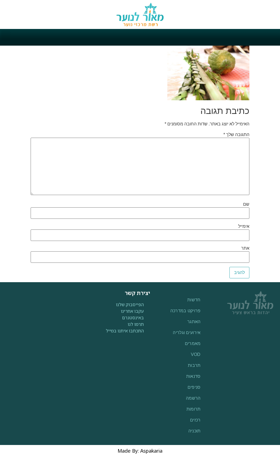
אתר (245, 248)
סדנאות (193, 376)
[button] (5, 35)
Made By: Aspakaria (140, 450)
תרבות (194, 365)
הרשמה (193, 398)
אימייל (243, 226)
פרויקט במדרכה (185, 310)
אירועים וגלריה (186, 332)
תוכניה (194, 431)
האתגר (194, 321)
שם (246, 204)
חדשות (194, 299)
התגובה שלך (236, 134)
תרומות (193, 409)
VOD (196, 354)
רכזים (195, 420)
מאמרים (193, 343)
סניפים (194, 387)
